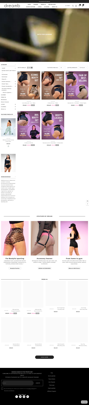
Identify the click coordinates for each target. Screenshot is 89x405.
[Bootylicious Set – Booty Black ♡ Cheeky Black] (53, 125)
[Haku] (72, 6)
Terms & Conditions (9, 391)
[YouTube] (27, 398)
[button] (8, 68)
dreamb (8, 139)
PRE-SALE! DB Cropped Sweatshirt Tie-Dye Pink (15, 311)
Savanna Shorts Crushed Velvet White (38, 346)
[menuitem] (8, 80)
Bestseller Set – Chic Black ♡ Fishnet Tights (77, 102)
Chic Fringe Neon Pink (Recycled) (61, 309)
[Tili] (76, 6)
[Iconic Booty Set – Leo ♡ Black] (28, 85)
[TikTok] (24, 398)
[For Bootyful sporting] (15, 239)
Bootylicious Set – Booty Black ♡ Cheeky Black (53, 142)
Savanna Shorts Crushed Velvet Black (16, 346)
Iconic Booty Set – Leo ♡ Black (28, 102)
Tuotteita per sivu (52, 67)
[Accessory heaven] (44, 239)
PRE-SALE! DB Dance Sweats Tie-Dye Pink (8, 142)
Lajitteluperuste (72, 67)
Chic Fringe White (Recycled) (83, 309)
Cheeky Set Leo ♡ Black (53, 102)
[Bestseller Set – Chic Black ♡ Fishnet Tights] (77, 85)
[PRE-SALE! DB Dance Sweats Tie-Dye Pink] (8, 128)
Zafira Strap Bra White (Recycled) (61, 346)
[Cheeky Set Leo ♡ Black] (53, 85)
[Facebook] (16, 398)
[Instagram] (20, 398)
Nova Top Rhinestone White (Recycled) (83, 346)
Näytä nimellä (22, 67)
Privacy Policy (30, 389)
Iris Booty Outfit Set (28, 142)
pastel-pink (8, 147)
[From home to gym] (74, 239)
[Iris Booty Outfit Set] (28, 125)
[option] (8, 133)
